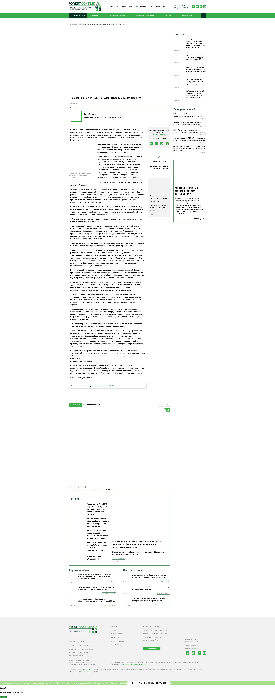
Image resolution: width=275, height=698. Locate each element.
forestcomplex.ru (87, 669)
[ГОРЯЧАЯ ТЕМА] (119, 446)
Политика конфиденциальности (81, 649)
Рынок (168, 16)
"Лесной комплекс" (159, 135)
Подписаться (152, 648)
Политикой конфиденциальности (133, 664)
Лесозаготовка (132, 570)
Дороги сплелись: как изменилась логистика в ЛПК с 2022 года (92, 490)
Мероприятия (187, 16)
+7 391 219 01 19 (190, 646)
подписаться (75, 404)
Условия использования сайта (81, 645)
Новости (95, 16)
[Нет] (171, 683)
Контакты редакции (76, 642)
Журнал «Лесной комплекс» (121, 6)
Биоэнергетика (116, 645)
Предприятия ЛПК (117, 641)
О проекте (143, 6)
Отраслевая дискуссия (145, 16)
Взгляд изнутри (164, 581)
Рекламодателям (158, 6)
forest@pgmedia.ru (191, 648)
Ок (132, 683)
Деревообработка (118, 558)
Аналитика (115, 637)
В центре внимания (117, 16)
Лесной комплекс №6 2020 (105, 386)
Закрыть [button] (3, 697)
